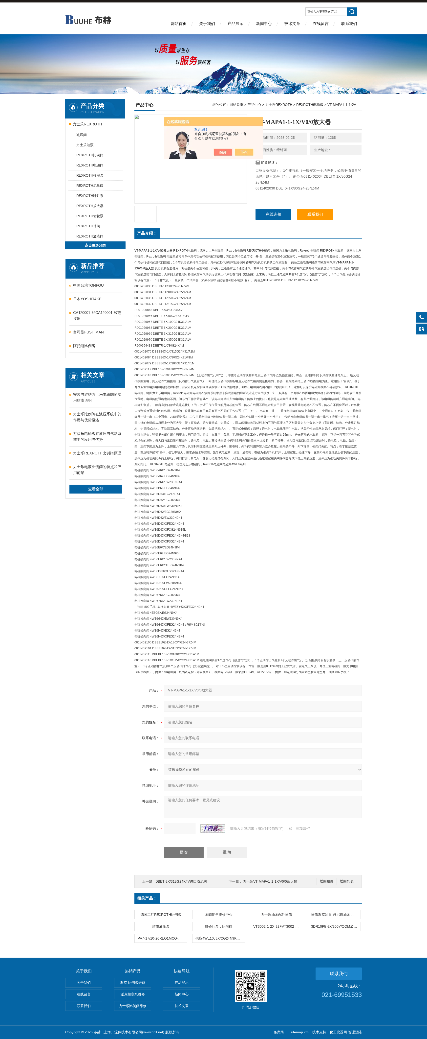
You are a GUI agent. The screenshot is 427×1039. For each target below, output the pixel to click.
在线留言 (321, 24)
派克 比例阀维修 (132, 983)
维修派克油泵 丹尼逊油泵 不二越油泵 (336, 915)
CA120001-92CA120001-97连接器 (97, 315)
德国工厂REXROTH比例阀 (160, 915)
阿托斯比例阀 (84, 346)
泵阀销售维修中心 (219, 915)
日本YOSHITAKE (87, 299)
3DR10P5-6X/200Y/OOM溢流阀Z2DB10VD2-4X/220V (336, 926)
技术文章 (292, 24)
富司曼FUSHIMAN (88, 332)
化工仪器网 (338, 1032)
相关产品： (147, 898)
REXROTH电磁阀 (90, 165)
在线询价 (273, 214)
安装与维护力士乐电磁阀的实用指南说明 (97, 397)
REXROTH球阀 (88, 226)
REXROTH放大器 (90, 206)
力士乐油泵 (85, 145)
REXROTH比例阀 (90, 155)
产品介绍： (147, 233)
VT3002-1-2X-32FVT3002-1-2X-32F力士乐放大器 (278, 926)
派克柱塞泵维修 (133, 994)
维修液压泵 (161, 926)
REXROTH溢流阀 (90, 236)
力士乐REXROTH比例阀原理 (97, 453)
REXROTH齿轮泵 (90, 216)
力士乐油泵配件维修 (276, 915)
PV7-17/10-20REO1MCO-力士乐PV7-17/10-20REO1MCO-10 (162, 938)
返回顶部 (327, 881)
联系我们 (349, 24)
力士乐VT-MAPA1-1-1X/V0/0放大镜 (270, 881)
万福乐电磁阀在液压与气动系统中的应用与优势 (97, 436)
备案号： (281, 1032)
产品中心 (254, 105)
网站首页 (179, 24)
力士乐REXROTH (87, 124)
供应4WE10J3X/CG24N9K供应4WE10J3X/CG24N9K (220, 938)
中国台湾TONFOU (88, 285)
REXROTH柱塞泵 (90, 175)
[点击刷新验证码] (212, 828)
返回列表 (347, 881)
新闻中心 (264, 24)
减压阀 (81, 135)
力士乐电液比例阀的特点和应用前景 (97, 470)
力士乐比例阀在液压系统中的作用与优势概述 (97, 417)
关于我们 (207, 24)
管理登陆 (355, 1032)
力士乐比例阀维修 (133, 1006)
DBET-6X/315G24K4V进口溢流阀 (181, 881)
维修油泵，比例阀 (219, 926)
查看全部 (95, 489)
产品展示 (235, 24)
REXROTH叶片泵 (90, 196)
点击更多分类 (95, 245)
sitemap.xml (300, 1032)
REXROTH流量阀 (90, 186)
